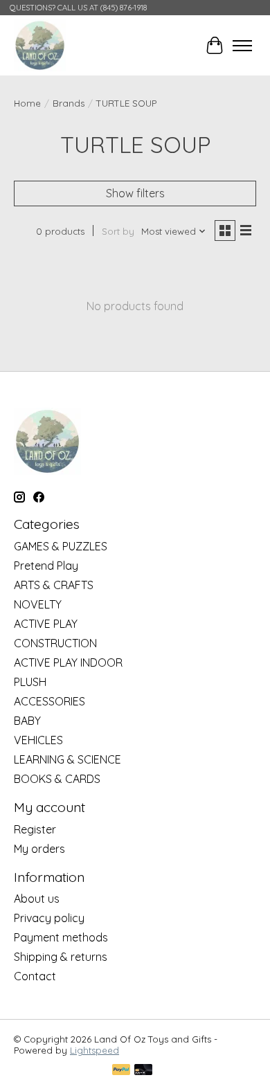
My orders (39, 849)
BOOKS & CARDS (57, 779)
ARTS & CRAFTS (53, 585)
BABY (27, 721)
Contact (35, 976)
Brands (68, 103)
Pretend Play (46, 565)
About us (37, 898)
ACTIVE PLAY (46, 624)
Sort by (118, 231)
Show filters (135, 193)
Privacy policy (49, 918)
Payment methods (61, 937)
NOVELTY (38, 604)
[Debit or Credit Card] (143, 1070)
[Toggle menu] (242, 46)
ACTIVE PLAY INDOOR (68, 662)
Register (35, 829)
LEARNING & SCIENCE (67, 759)
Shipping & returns (60, 957)
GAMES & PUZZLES (60, 546)
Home (27, 103)
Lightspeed (94, 1050)
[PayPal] (121, 1070)
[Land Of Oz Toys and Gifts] (40, 45)
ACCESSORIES (49, 701)
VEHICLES (38, 740)
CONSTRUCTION (55, 643)
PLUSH (30, 682)
